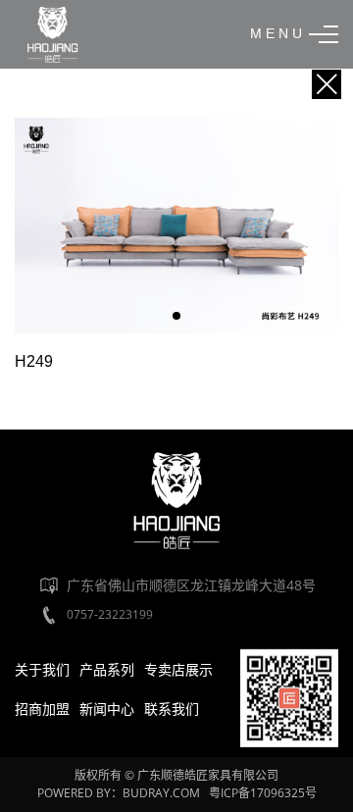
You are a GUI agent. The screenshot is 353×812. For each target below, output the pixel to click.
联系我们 (171, 708)
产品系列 (106, 669)
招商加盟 (42, 708)
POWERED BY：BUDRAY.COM (120, 793)
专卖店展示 (178, 669)
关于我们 (42, 669)
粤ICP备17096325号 (263, 793)
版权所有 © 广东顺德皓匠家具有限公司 (176, 775)
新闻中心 (106, 708)
